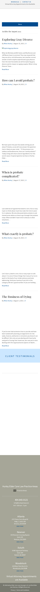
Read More (5, 69)
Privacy (13, 590)
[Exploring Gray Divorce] (10, 48)
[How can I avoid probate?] (20, 114)
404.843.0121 (15, 2)
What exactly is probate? (18, 234)
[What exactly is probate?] (16, 256)
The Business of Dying (16, 297)
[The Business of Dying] (20, 316)
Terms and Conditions (23, 590)
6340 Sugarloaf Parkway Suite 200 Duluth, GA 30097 (20, 553)
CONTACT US (26, 2)
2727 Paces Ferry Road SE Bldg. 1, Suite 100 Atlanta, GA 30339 (20, 521)
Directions (20, 526)
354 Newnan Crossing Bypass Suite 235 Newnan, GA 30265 (20, 537)
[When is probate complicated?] (20, 194)
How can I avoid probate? (18, 80)
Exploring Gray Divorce (17, 39)
